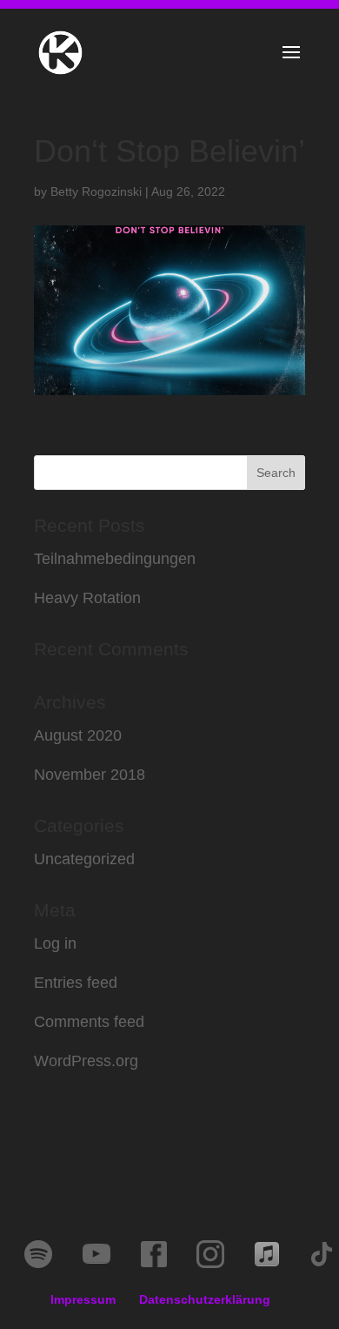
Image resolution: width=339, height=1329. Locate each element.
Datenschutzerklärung (204, 1299)
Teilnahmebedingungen (115, 558)
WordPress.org (86, 1061)
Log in (55, 943)
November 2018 (89, 774)
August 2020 (78, 735)
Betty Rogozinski (96, 191)
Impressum (83, 1299)
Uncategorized (84, 859)
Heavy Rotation (87, 598)
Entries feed (75, 982)
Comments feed (89, 1021)
